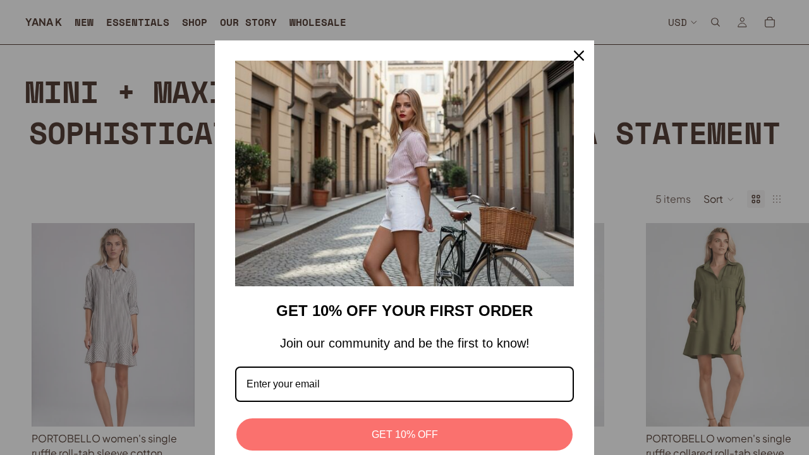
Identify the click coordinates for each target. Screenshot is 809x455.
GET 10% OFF (405, 434)
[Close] (579, 55)
